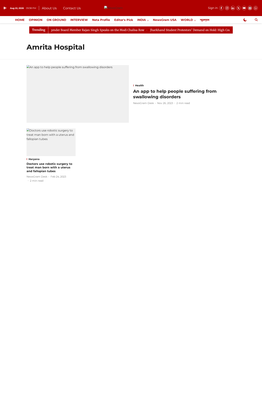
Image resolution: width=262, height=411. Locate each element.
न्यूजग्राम (204, 20)
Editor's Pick (123, 20)
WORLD (187, 20)
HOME (20, 20)
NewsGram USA (164, 20)
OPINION (35, 20)
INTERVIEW (79, 20)
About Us (49, 8)
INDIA (141, 20)
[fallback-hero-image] (78, 94)
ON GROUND (56, 20)
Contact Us (72, 8)
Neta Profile (101, 20)
